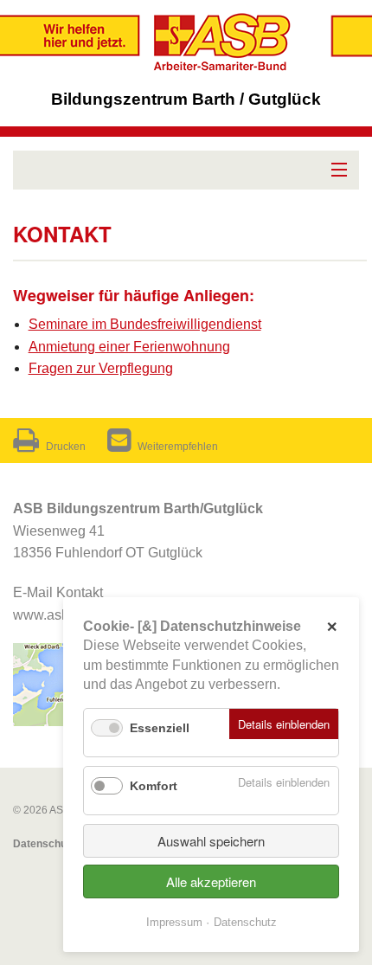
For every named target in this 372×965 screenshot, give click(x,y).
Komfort (153, 786)
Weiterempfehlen (178, 447)
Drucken (66, 447)
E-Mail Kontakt (58, 592)
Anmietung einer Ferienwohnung (129, 346)
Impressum (174, 922)
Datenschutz (44, 844)
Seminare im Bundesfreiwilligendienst (145, 324)
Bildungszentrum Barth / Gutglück (186, 99)
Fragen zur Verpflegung (101, 368)
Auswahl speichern (211, 841)
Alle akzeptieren (211, 881)
